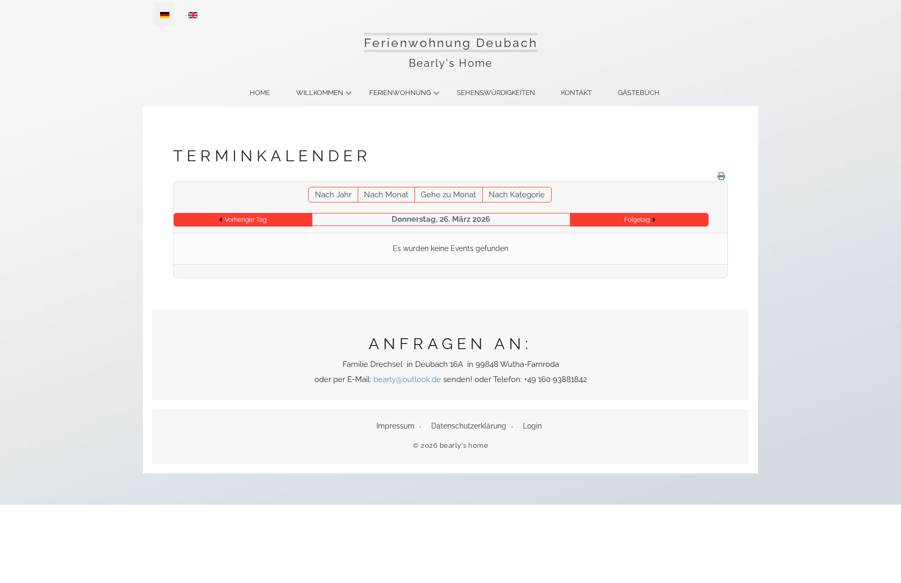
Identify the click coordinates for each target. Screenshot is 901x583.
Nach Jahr (333, 194)
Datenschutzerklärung (468, 426)
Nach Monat (386, 194)
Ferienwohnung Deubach (451, 42)
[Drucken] (721, 176)
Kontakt (576, 93)
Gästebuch (639, 93)
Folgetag (637, 219)
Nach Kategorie (517, 194)
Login (532, 426)
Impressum (395, 426)
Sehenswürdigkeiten (496, 93)
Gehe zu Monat (448, 194)
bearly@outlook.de (407, 379)
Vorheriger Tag (245, 219)
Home (260, 93)
